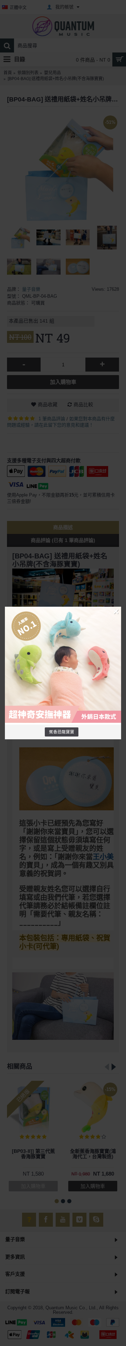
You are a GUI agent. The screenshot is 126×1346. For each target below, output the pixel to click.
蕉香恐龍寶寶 (61, 732)
